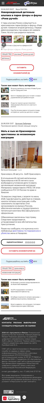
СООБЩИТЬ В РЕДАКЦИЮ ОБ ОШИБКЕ (19, 326)
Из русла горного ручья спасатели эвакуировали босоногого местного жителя (24, 105)
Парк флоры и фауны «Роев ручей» (17, 49)
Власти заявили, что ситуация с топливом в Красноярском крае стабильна (25, 305)
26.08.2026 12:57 (7, 124)
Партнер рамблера (21, 392)
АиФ (20, 170)
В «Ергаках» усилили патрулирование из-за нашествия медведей (25, 283)
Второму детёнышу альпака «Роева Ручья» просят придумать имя (26, 89)
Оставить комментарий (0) (21, 69)
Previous (3, 44)
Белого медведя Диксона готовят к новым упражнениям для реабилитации (26, 96)
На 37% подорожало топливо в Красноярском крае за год (22, 290)
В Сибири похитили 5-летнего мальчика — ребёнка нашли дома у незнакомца (26, 298)
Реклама (17, 323)
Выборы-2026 (30, 323)
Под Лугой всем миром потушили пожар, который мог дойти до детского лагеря (25, 111)
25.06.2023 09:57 (7, 9)
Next (39, 44)
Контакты (7, 323)
